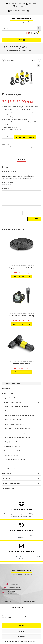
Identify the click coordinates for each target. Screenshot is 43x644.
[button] (40, 608)
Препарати (6, 478)
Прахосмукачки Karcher (11, 464)
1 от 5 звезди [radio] (3, 184)
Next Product (34, 60)
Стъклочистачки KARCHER (11, 468)
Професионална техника (11, 483)
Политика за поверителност (28, 641)
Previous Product (10, 60)
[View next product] (39, 60)
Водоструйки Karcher (10, 398)
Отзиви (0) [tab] (21, 159)
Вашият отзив (7, 188)
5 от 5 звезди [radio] (10, 184)
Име (4, 209)
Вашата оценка (8, 182)
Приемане (21, 626)
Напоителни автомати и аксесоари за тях (23, 147)
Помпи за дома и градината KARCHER (16, 424)
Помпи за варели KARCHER (13, 419)
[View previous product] (3, 60)
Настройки (21, 637)
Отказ (21, 631)
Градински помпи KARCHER (13, 411)
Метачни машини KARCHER (12, 446)
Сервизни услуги (8, 488)
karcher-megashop (21, 18)
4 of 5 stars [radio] (8, 184)
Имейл (25, 209)
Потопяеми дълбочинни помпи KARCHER (17, 428)
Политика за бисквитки (12, 641)
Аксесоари (6, 389)
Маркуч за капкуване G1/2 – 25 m (21, 268)
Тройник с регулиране (21, 364)
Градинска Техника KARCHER (12, 402)
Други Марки (6, 473)
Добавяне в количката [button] (21, 276)
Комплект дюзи (27, 50)
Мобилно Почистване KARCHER (13, 451)
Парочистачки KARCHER (11, 455)
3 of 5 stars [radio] (6, 184)
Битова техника (8, 394)
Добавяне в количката (25, 137)
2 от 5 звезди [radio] (5, 184)
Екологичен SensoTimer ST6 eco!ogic (21, 316)
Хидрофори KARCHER (11, 442)
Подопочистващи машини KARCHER (14, 459)
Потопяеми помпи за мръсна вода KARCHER (18, 433)
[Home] (4, 50)
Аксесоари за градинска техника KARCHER (17, 406)
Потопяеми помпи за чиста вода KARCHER (17, 437)
